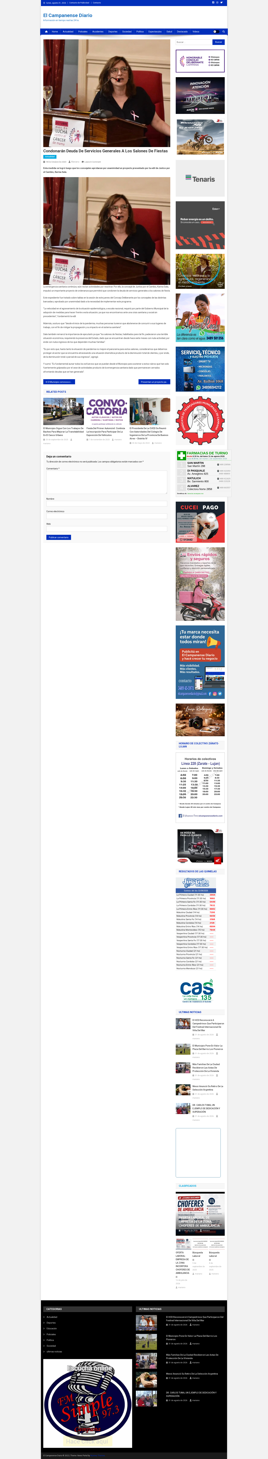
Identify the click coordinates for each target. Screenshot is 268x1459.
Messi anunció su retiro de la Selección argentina (207, 1088)
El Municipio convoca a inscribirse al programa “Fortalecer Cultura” (61, 382)
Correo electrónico (55, 511)
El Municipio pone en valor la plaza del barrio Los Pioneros (208, 1047)
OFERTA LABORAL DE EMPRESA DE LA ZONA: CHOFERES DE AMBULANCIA (199, 1221)
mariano (75, 162)
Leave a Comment (93, 162)
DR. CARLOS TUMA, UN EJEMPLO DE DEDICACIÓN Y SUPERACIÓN (206, 1108)
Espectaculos (155, 31)
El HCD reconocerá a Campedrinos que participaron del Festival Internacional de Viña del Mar (208, 1025)
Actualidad (68, 31)
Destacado (182, 31)
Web (48, 524)
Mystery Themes (97, 1456)
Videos (196, 31)
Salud (169, 31)
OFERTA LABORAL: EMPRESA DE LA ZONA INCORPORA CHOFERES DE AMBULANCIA (183, 1262)
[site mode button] (216, 31)
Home (55, 31)
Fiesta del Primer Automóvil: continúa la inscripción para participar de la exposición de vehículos (106, 431)
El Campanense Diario (67, 15)
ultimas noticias (54, 1351)
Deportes (112, 31)
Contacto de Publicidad (79, 3)
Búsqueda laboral (197, 1254)
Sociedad (127, 31)
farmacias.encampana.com (195, 493)
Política (140, 31)
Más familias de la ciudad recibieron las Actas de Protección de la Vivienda (206, 1067)
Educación (52, 1328)
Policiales (82, 31)
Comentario (53, 468)
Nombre (50, 499)
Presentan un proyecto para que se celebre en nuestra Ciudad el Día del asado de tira (155, 382)
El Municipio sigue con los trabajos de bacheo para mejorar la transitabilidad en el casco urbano (63, 431)
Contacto (97, 3)
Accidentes (97, 31)
